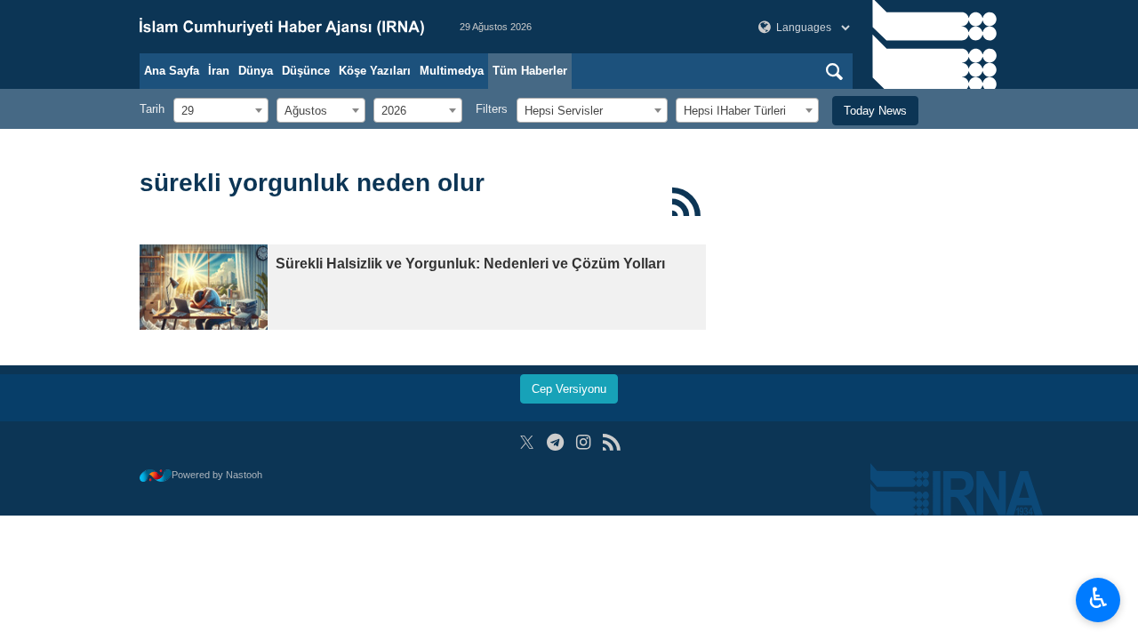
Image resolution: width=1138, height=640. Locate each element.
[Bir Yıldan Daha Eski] (204, 287)
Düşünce (306, 70)
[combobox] (220, 110)
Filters (492, 109)
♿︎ (1098, 598)
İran (218, 70)
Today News (875, 110)
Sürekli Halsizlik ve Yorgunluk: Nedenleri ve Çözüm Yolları (470, 263)
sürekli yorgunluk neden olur (312, 182)
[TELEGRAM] (555, 442)
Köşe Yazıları (375, 70)
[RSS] (687, 202)
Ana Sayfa (171, 70)
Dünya (255, 70)
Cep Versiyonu (569, 389)
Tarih (152, 109)
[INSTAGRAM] (584, 442)
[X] (527, 442)
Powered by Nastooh (217, 474)
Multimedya (452, 70)
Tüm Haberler (530, 70)
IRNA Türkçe (282, 26)
